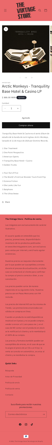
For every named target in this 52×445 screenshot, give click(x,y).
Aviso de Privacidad (13, 376)
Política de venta (12, 388)
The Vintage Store (21, 441)
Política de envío (12, 382)
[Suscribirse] (44, 414)
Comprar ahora (26, 125)
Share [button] (7, 202)
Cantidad (5, 103)
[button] (5, 10)
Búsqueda (9, 370)
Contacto (9, 395)
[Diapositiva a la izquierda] (20, 78)
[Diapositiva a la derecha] (32, 78)
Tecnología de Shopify (35, 441)
